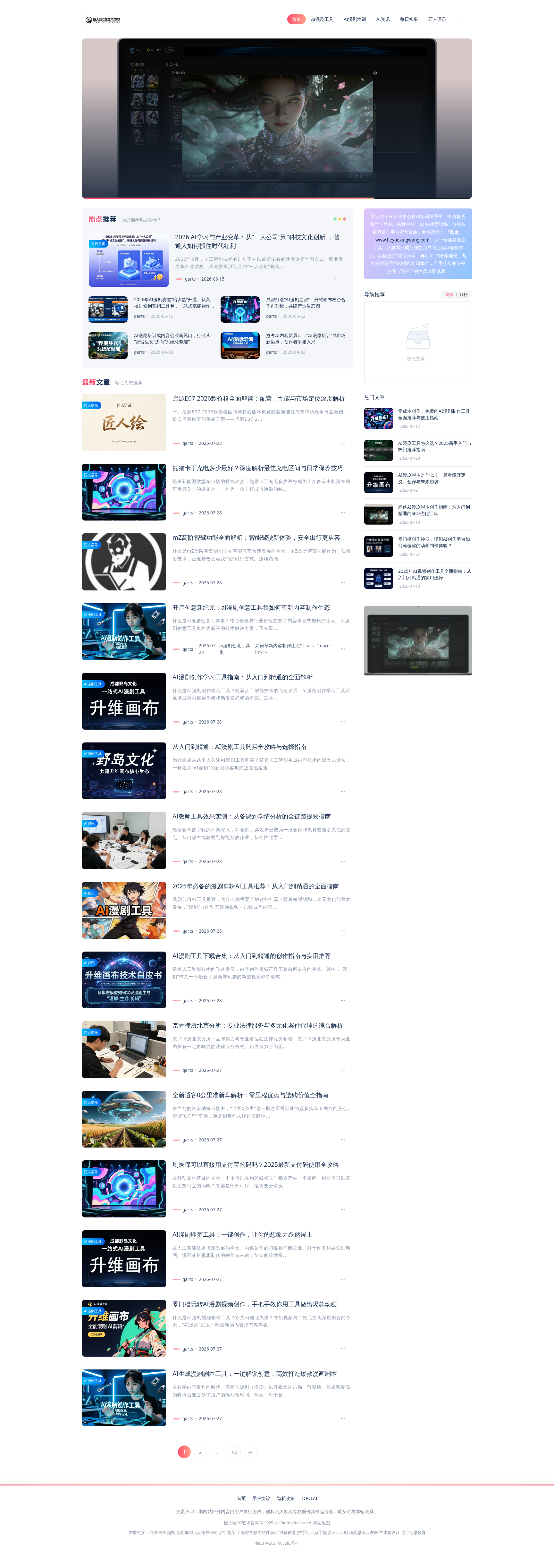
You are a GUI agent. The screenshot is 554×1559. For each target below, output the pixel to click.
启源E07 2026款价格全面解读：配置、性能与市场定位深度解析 (258, 398)
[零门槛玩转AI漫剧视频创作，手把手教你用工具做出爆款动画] (340, 1349)
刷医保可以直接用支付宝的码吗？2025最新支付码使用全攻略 (255, 1164)
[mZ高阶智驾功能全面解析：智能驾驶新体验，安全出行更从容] (340, 583)
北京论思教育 (413, 1532)
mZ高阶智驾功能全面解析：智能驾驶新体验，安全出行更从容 (256, 537)
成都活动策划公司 (201, 1532)
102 (233, 1452)
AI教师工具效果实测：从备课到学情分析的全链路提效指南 (251, 816)
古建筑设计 (389, 1532)
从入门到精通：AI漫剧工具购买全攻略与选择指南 (239, 746)
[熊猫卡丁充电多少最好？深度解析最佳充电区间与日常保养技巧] (340, 513)
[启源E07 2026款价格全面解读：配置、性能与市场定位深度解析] (340, 443)
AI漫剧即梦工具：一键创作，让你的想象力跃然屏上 (242, 1234)
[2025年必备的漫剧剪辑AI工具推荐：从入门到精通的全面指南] (340, 931)
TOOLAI (309, 1498)
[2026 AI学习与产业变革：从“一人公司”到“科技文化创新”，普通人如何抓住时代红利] (333, 279)
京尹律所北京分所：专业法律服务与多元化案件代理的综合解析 (257, 1025)
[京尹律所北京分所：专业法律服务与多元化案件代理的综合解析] (340, 1070)
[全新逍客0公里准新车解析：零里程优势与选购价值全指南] (340, 1140)
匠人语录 (437, 19)
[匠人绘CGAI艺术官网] (102, 18)
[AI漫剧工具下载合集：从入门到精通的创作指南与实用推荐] (340, 1000)
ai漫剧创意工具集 (245, 607)
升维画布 (157, 1532)
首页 (296, 19)
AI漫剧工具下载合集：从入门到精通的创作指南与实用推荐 (251, 955)
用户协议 (261, 1498)
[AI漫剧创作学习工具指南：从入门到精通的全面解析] (340, 722)
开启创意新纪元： (196, 607)
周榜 (449, 294)
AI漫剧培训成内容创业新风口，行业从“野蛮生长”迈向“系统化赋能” (172, 338)
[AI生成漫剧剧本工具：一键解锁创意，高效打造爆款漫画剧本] (340, 1418)
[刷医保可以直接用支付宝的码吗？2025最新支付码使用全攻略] (340, 1210)
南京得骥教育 (283, 1532)
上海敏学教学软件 (253, 1532)
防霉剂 (303, 1532)
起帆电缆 (175, 1532)
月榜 (463, 294)
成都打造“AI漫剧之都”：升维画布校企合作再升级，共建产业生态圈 (306, 302)
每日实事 (409, 19)
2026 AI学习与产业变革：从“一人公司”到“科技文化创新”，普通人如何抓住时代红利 (257, 241)
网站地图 (321, 1523)
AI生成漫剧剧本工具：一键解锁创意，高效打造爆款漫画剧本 (254, 1373)
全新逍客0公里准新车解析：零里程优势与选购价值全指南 (250, 1094)
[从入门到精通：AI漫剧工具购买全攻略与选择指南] (340, 791)
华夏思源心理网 (363, 1532)
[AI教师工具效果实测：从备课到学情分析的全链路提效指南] (340, 861)
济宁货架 (227, 1532)
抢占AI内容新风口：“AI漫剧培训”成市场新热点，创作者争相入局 (306, 338)
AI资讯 (383, 19)
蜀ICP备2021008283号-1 (277, 1543)
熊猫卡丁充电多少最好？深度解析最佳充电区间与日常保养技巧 (257, 467)
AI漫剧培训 (355, 19)
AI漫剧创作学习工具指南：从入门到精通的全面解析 (242, 677)
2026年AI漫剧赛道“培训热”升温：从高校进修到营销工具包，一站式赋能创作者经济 (172, 305)
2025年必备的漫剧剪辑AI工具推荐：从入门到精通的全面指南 (255, 886)
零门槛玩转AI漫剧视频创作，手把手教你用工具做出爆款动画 (254, 1304)
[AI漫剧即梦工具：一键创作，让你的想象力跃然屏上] (340, 1279)
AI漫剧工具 (322, 19)
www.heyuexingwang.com (402, 240)
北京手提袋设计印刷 (329, 1532)
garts (190, 279)
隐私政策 (286, 1498)
